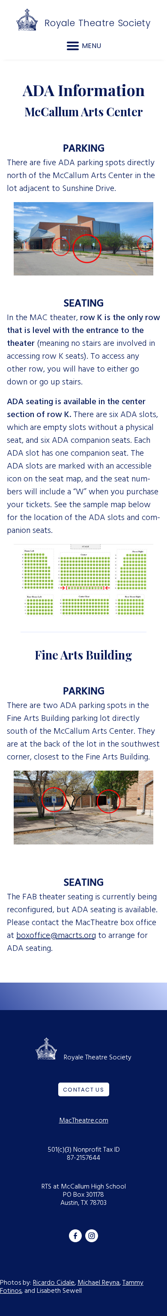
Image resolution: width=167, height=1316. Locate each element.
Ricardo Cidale (54, 1283)
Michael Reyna (98, 1283)
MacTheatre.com (83, 1120)
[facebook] (75, 1234)
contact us (83, 1089)
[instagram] (91, 1234)
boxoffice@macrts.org (56, 936)
